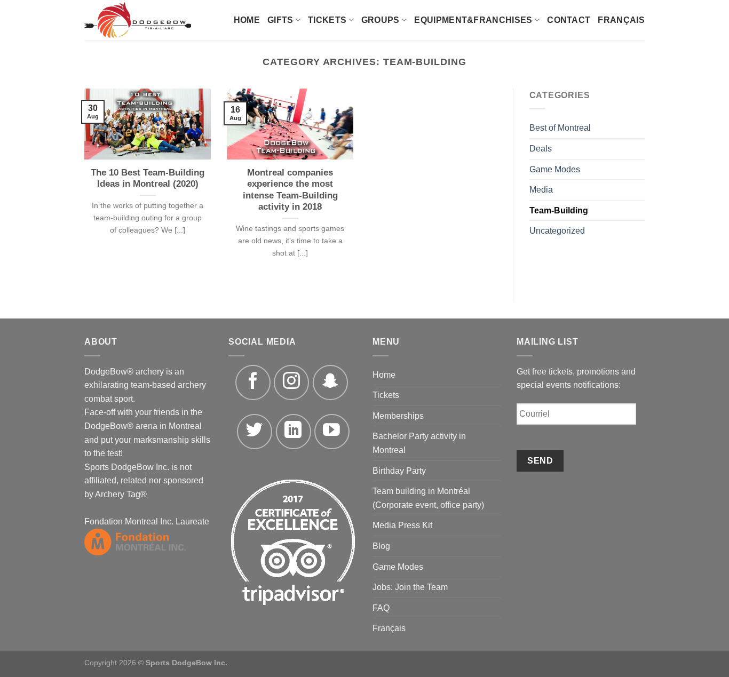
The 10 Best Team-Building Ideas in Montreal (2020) (147, 178)
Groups (380, 20)
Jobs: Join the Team (410, 587)
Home (247, 20)
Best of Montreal (560, 127)
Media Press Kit (402, 525)
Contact (568, 20)
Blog (381, 546)
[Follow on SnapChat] (330, 382)
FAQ (381, 607)
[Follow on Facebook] (253, 382)
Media (541, 189)
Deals (540, 148)
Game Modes (554, 169)
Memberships (398, 415)
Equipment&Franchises (473, 20)
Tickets (327, 20)
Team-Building (558, 210)
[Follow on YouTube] (332, 431)
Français (621, 20)
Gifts (280, 20)
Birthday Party (399, 470)
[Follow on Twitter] (254, 431)
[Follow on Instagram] (291, 382)
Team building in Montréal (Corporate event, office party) (428, 498)
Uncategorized (557, 230)
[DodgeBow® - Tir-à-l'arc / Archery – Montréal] (146, 20)
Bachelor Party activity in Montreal (419, 443)
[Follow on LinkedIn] (293, 431)
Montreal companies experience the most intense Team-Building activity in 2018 (290, 190)
